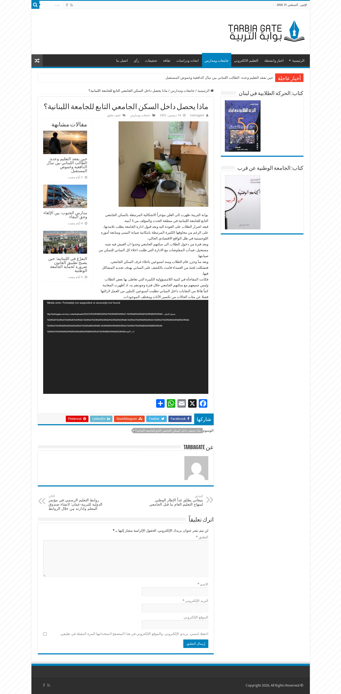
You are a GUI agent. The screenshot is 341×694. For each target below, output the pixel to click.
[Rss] (72, 5)
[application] (125, 347)
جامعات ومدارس (217, 61)
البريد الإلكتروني (195, 601)
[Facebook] (66, 5)
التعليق (202, 537)
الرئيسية (298, 61)
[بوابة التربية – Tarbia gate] (265, 30)
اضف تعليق (113, 115)
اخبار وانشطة (274, 61)
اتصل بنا (122, 61)
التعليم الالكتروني (246, 61)
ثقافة (166, 61)
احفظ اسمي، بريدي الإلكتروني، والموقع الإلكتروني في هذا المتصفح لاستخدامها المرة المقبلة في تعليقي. (134, 634)
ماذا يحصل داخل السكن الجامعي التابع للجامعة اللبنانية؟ (168, 430)
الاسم (202, 584)
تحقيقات (151, 61)
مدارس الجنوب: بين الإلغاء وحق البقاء (65, 214)
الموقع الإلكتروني (196, 617)
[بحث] (35, 5)
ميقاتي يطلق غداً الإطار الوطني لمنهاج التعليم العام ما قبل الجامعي (176, 500)
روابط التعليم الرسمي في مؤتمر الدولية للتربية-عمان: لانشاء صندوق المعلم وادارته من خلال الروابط (75, 502)
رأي (136, 61)
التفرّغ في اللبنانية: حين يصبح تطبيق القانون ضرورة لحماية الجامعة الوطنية (67, 264)
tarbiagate (197, 115)
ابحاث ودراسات (187, 61)
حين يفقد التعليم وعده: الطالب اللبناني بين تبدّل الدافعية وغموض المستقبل (219, 78)
